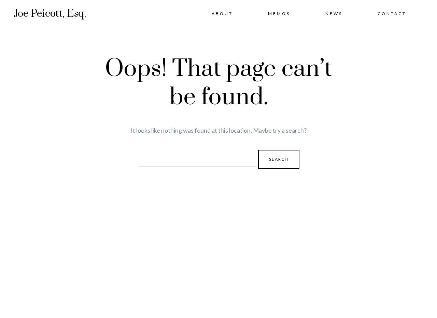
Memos (279, 13)
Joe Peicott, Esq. (50, 13)
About (222, 13)
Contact (392, 13)
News (333, 13)
